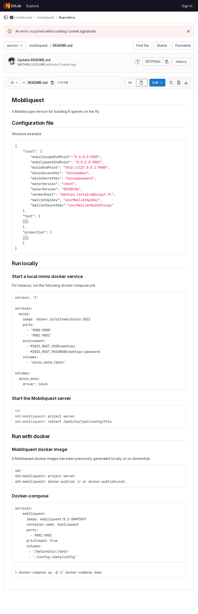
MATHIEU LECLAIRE (31, 64)
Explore (32, 6)
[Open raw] (179, 82)
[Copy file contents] (171, 82)
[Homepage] (12, 6)
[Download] (186, 82)
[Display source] (130, 82)
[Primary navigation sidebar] (6, 17)
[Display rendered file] (142, 82)
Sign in (187, 6)
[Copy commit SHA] (167, 61)
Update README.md (34, 60)
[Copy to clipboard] (180, 146)
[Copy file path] (52, 82)
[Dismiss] (188, 31)
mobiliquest (38, 45)
